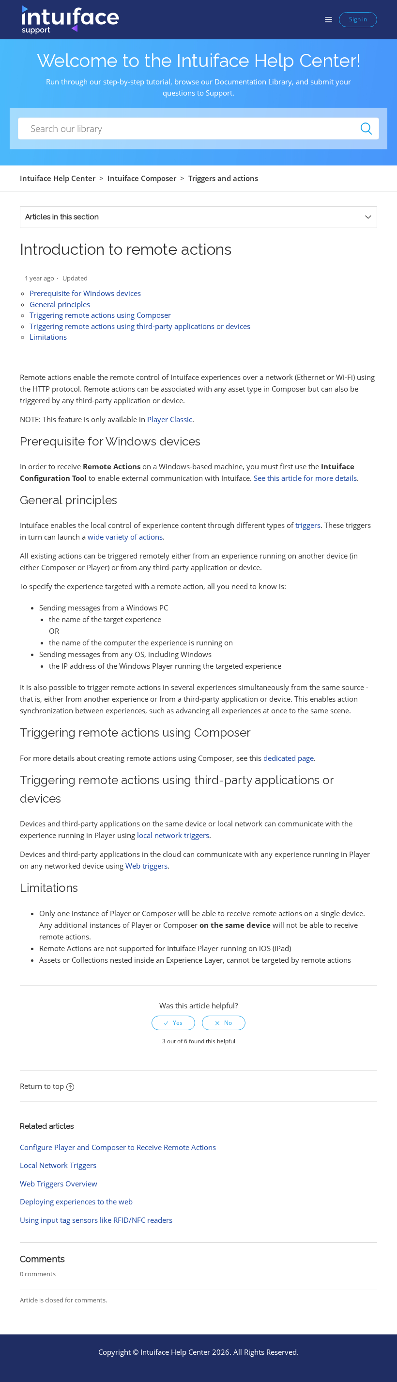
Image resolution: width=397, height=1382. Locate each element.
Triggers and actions (223, 178)
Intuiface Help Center (57, 178)
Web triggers (146, 866)
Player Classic (169, 419)
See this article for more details (305, 478)
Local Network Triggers (58, 1165)
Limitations (48, 337)
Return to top (42, 1086)
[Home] (70, 19)
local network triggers (173, 835)
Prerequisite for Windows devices (85, 293)
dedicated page (288, 758)
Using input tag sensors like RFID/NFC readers (96, 1220)
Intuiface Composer (141, 178)
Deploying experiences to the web (76, 1201)
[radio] (173, 1023)
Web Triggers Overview (58, 1183)
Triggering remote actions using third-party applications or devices (140, 326)
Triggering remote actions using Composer (100, 315)
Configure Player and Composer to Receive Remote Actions (118, 1147)
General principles (60, 304)
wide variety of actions (125, 537)
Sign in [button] (358, 19)
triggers (308, 525)
